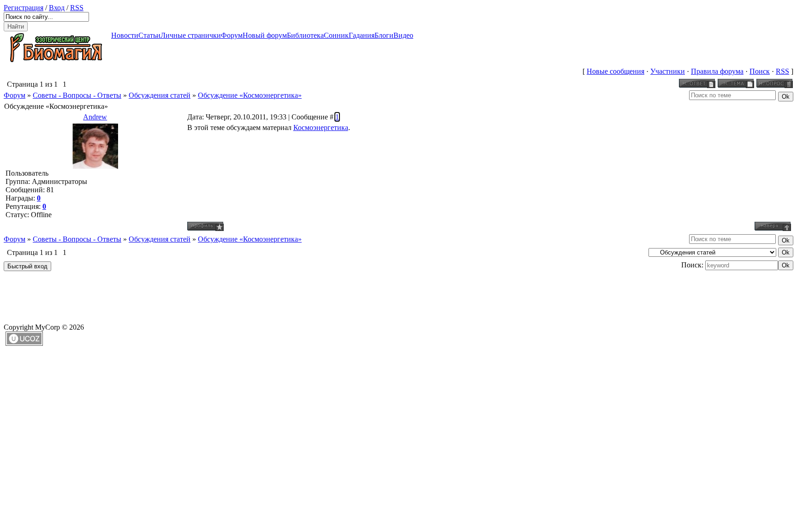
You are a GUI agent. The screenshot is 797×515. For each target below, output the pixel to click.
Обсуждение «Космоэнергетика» (250, 95)
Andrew (95, 117)
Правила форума (717, 71)
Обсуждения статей (159, 95)
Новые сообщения (615, 71)
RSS (76, 8)
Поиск (759, 71)
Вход (57, 8)
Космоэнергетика (320, 127)
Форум (14, 95)
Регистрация (23, 8)
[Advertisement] (171, 294)
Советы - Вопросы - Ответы (77, 95)
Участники (667, 71)
